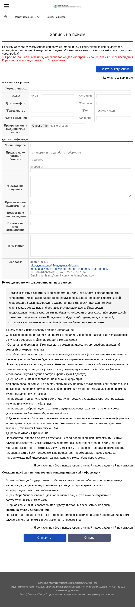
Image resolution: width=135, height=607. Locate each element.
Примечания (15, 245)
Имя (35, 95)
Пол (85, 110)
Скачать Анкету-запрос (114, 69)
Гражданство (16, 110)
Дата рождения (16, 117)
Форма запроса (16, 88)
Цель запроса (16, 145)
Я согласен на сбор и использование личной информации (71, 465)
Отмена (89, 537)
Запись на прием (56, 17)
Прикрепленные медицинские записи (15, 129)
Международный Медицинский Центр (29, 17)
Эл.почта (86, 117)
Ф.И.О (16, 95)
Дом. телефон (15, 103)
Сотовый (86, 103)
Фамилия (86, 95)
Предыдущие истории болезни (15, 156)
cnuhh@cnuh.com (70, 590)
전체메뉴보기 (6, 6)
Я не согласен (123, 465)
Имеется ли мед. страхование (15, 226)
